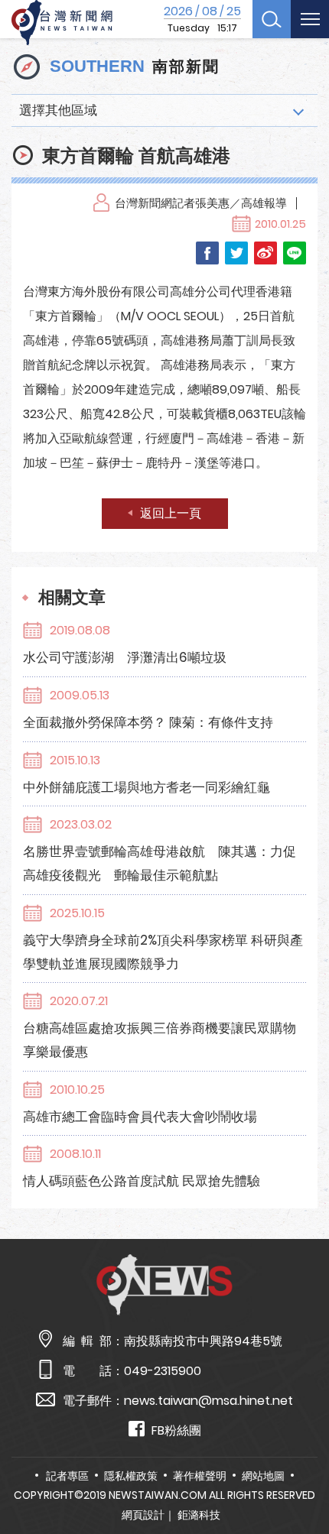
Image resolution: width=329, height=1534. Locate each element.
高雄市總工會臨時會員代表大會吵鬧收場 (140, 1117)
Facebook (207, 253)
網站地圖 (263, 1476)
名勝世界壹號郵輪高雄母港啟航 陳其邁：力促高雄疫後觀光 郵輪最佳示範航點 (159, 863)
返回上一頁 (170, 513)
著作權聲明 (199, 1476)
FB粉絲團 (176, 1430)
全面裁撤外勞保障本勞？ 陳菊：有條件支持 (148, 722)
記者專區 (67, 1476)
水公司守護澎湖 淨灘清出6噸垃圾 (124, 657)
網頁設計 (143, 1515)
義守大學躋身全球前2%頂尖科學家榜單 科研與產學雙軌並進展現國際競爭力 (163, 952)
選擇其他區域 (58, 110)
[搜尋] (271, 19)
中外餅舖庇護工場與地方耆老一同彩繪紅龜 (146, 787)
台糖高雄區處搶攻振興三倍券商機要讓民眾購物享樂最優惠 (159, 1040)
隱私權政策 (131, 1476)
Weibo (265, 253)
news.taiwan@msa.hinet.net (208, 1400)
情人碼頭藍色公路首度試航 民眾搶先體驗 (141, 1181)
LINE (294, 253)
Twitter (236, 253)
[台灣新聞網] (61, 23)
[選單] (310, 19)
